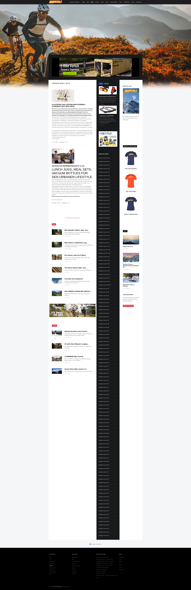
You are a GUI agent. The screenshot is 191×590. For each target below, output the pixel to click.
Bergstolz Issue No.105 (104, 263)
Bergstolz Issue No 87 (104, 330)
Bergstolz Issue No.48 (104, 468)
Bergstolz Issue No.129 (104, 179)
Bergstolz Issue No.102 (104, 274)
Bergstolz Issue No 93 (104, 309)
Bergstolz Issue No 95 (104, 302)
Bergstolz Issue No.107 (104, 256)
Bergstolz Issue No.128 (104, 182)
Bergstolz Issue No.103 (104, 270)
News (92, 2)
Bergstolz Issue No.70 (104, 390)
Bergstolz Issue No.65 (104, 408)
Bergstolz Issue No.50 (104, 461)
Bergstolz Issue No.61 (104, 422)
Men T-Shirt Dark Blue (131, 168)
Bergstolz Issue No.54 (104, 447)
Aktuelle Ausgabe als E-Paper (102, 557)
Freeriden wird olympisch (74, 279)
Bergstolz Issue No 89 (104, 323)
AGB (50, 559)
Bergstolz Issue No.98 (104, 292)
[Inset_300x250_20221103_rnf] (108, 146)
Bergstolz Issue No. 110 (104, 246)
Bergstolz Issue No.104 (104, 267)
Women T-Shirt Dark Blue (131, 214)
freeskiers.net (52, 570)
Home (83, 2)
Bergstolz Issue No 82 (104, 348)
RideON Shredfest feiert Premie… (76, 331)
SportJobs (138, 2)
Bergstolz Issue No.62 (104, 419)
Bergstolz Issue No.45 (104, 479)
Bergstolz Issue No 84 (104, 341)
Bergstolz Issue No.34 (104, 521)
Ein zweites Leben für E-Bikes (75, 255)
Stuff (102, 2)
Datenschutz (74, 572)
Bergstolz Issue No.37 (104, 510)
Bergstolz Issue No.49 (104, 465)
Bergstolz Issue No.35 (104, 517)
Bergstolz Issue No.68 (104, 397)
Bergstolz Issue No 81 (104, 352)
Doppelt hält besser (128, 246)
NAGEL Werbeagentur (57, 586)
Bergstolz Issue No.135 (104, 158)
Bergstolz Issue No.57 (104, 436)
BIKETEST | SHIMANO (100, 573)
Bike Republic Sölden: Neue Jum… (77, 230)
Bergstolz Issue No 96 (104, 299)
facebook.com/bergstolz (96, 544)
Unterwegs (127, 2)
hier (124, 119)
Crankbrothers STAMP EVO (106, 116)
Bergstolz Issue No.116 (104, 225)
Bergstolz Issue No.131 (104, 172)
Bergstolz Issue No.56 (104, 440)
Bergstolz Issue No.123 (104, 200)
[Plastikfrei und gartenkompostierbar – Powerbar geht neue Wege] (72, 96)
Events (97, 2)
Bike (88, 2)
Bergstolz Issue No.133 (104, 165)
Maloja (50, 574)
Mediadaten (74, 563)
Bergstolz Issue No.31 (104, 532)
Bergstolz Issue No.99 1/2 (105, 285)
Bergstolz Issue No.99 (104, 288)
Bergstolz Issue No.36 (104, 514)
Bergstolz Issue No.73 (104, 380)
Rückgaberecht (52, 563)
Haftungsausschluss (76, 565)
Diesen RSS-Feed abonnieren (73, 217)
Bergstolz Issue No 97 (104, 295)
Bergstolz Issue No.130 (104, 175)
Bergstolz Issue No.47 (104, 472)
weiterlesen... (102, 104)
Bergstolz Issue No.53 (104, 450)
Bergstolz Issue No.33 (104, 525)
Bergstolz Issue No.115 (104, 228)
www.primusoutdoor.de (57, 199)
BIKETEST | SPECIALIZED (101, 569)
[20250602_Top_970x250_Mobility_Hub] (95, 76)
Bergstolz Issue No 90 (104, 320)
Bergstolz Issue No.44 (104, 482)
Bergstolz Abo (75, 557)
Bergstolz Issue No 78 (104, 362)
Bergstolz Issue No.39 (104, 500)
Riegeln (57, 138)
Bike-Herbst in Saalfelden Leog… (76, 243)
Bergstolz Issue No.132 (104, 168)
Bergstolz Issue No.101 (104, 278)
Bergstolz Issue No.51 (104, 458)
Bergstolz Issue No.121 (104, 207)
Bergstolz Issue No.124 (104, 196)
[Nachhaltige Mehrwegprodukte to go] (72, 156)
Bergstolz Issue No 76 (104, 369)
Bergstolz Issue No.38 (104, 507)
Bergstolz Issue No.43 (104, 486)
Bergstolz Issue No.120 (104, 210)
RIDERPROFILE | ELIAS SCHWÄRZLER (104, 565)
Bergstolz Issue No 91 (104, 316)
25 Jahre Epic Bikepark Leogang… (77, 344)
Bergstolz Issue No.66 (104, 405)
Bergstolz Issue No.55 (104, 443)
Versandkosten (52, 561)
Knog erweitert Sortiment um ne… (108, 96)
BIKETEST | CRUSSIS (100, 571)
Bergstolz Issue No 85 (104, 337)
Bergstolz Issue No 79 (104, 359)
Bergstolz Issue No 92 (104, 313)
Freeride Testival (52, 572)
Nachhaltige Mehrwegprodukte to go (68, 166)
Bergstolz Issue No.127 (104, 186)
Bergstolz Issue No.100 (104, 281)
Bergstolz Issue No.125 (104, 193)
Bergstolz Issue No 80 (104, 355)
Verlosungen (113, 2)
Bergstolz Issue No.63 (104, 415)
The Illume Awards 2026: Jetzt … (76, 268)
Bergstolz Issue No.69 (104, 394)
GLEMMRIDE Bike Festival (74, 356)
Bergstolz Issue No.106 (104, 260)
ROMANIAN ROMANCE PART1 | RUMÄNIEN (105, 561)
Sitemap (73, 568)
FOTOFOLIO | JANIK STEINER (102, 567)
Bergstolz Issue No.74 (104, 376)
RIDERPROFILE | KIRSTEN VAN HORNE (104, 563)
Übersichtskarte (128, 305)
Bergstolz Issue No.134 (104, 161)
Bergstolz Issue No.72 (104, 383)
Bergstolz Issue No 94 (104, 306)
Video (120, 2)
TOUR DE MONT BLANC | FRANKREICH (104, 559)
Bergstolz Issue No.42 (104, 489)
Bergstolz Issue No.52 (104, 454)
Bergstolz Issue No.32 (104, 528)
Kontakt (73, 574)
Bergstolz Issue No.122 (104, 203)
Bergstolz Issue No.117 (104, 221)
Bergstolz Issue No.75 (104, 373)
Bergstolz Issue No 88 (104, 327)
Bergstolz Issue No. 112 (104, 239)
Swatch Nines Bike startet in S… (76, 369)
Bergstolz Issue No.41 (104, 496)
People (120, 561)
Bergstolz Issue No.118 (104, 218)
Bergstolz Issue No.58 (104, 433)
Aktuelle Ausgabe (74, 2)
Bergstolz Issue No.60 (104, 426)
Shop (132, 2)
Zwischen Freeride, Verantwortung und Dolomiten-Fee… (131, 266)
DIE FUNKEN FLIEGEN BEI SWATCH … (78, 291)
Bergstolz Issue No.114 (104, 232)
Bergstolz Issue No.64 (104, 412)
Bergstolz (55, 2)
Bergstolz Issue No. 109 (104, 249)
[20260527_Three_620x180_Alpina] (72, 316)
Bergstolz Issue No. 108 (104, 253)
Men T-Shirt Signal (131, 191)
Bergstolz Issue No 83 (104, 345)
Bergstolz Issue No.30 (104, 535)
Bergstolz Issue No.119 (104, 214)
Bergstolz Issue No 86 (104, 334)
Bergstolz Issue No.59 (104, 429)
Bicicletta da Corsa (53, 567)
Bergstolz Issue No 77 (104, 366)
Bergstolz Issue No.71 (104, 387)
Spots (106, 2)
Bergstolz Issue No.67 (104, 401)
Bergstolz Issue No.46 (104, 475)
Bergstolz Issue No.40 (104, 503)
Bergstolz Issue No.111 (104, 242)
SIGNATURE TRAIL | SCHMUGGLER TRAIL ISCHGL (107, 575)
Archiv (97, 577)
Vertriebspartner (75, 561)
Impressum (74, 570)
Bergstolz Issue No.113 (104, 235)
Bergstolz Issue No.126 (104, 189)
